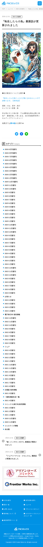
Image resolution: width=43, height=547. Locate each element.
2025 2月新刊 (10, 217)
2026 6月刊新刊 (11, 160)
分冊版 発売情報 (11, 390)
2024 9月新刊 (10, 235)
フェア (7, 347)
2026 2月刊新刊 (11, 175)
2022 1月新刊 (10, 361)
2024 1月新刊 (10, 264)
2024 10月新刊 (10, 232)
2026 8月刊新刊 (11, 149)
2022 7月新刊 (10, 336)
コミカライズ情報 (11, 426)
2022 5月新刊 (10, 343)
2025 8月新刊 (10, 196)
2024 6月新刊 (10, 246)
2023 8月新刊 (10, 282)
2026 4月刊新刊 (11, 167)
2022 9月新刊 (10, 329)
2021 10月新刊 (10, 372)
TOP (3, 9)
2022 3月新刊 (10, 354)
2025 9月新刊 (10, 192)
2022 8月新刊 (10, 332)
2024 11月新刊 (10, 228)
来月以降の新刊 (30, 500)
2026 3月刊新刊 (11, 171)
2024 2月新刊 (10, 261)
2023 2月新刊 (10, 307)
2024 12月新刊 (20, 9)
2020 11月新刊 (10, 422)
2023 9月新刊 (10, 278)
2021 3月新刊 (10, 408)
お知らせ (8, 296)
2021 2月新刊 (10, 411)
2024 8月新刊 (10, 239)
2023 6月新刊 (10, 289)
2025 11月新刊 (10, 185)
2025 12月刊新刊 (11, 182)
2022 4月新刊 (10, 350)
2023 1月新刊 (10, 311)
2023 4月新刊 (10, 300)
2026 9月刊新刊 (11, 153)
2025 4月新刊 (10, 210)
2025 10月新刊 (10, 189)
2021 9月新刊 (10, 375)
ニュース (10, 9)
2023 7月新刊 (10, 286)
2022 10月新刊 (10, 325)
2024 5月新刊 (10, 250)
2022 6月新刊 (10, 340)
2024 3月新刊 (10, 257)
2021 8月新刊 (10, 379)
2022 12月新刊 (10, 318)
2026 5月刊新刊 (11, 164)
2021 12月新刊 (10, 365)
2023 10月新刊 (10, 275)
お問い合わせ (8, 509)
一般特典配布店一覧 (12, 397)
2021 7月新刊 (10, 383)
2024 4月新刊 (10, 253)
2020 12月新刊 (10, 418)
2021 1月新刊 (10, 415)
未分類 (7, 429)
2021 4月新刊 (10, 400)
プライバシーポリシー (32, 509)
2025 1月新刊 (10, 221)
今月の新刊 (7, 500)
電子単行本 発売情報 (12, 314)
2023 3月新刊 (10, 304)
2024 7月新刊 (10, 243)
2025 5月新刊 (10, 207)
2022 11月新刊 (10, 322)
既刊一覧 (6, 504)
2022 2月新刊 (10, 357)
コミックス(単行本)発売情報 (15, 404)
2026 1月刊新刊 (11, 178)
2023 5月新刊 (10, 293)
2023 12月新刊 (10, 268)
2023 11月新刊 (10, 271)
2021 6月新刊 (10, 386)
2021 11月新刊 (10, 368)
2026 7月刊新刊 (11, 157)
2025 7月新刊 (10, 200)
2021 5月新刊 (10, 393)
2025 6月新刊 (10, 203)
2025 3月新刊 (10, 214)
